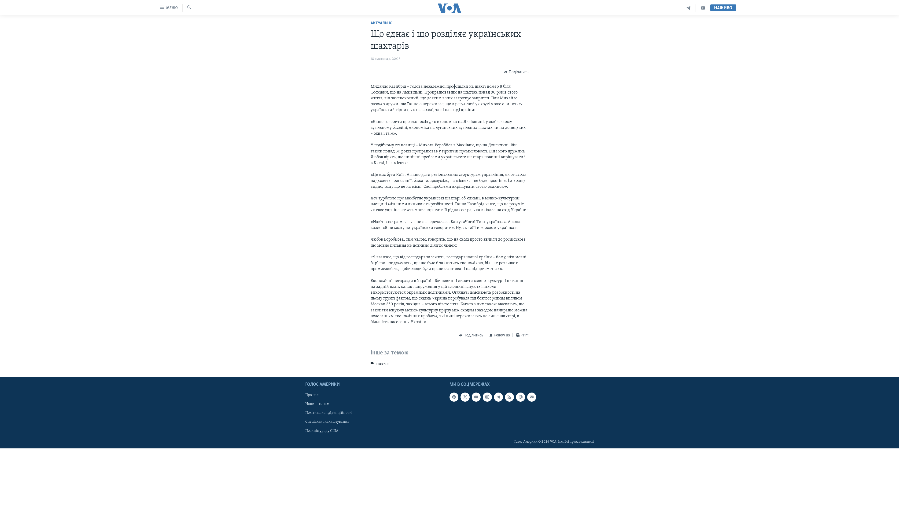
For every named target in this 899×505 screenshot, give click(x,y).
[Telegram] (688, 8)
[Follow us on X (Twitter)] (465, 397)
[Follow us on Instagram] (487, 397)
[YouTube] (703, 8)
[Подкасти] (520, 397)
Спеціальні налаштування (327, 422)
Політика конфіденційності (328, 413)
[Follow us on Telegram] (498, 397)
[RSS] (509, 397)
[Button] (516, 72)
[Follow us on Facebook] (454, 397)
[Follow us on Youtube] (476, 397)
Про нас (311, 395)
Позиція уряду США (321, 431)
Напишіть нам (317, 404)
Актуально (382, 23)
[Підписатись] (531, 397)
